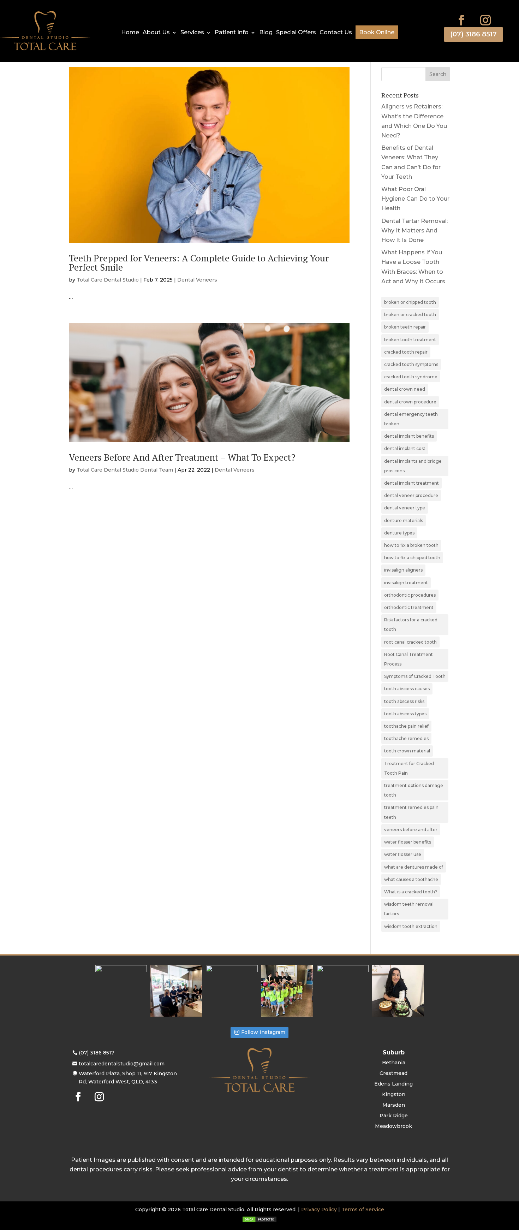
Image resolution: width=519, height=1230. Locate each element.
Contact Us (336, 33)
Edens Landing (393, 1084)
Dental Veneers (197, 280)
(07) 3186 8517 (473, 34)
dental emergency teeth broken (411, 419)
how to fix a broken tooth (411, 545)
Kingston (393, 1095)
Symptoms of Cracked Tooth (415, 676)
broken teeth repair (405, 327)
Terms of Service (362, 1209)
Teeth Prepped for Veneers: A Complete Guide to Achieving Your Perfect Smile (199, 262)
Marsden (393, 1105)
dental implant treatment (411, 483)
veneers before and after (410, 829)
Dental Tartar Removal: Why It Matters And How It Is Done (414, 230)
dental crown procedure (410, 401)
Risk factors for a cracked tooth (410, 624)
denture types (399, 533)
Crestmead (393, 1073)
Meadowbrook (393, 1126)
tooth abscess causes (407, 688)
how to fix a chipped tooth (412, 557)
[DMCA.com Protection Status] (259, 1221)
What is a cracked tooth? (410, 891)
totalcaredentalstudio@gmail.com (122, 1063)
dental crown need (404, 389)
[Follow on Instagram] (485, 20)
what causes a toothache (411, 879)
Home (130, 33)
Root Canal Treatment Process (408, 659)
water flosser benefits (407, 842)
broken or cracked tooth (410, 314)
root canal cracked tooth (410, 642)
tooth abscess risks (404, 701)
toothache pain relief (406, 726)
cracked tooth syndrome (410, 376)
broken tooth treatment (410, 339)
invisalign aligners (403, 570)
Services (192, 33)
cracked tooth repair (406, 352)
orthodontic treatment (409, 607)
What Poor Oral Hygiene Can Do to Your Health (415, 199)
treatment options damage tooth (413, 790)
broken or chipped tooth (410, 302)
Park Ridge (394, 1116)
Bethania (393, 1063)
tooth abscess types (405, 713)
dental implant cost (404, 448)
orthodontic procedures (410, 595)
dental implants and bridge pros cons (413, 466)
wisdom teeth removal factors (409, 908)
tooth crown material (407, 750)
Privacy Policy (319, 1209)
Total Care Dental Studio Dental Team (125, 470)
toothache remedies (406, 738)
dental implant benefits (409, 436)
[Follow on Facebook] (461, 20)
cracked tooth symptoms (411, 364)
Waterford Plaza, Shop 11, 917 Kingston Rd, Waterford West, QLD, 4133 (128, 1077)
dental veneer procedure (411, 495)
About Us (156, 33)
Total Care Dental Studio (108, 280)
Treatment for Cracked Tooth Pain (409, 768)
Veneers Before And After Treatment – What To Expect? (182, 457)
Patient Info (232, 33)
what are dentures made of (413, 867)
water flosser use (402, 854)
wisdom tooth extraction (410, 926)
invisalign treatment (406, 582)
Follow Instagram (263, 1032)
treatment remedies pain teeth (411, 812)
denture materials (403, 520)
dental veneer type (404, 507)
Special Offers (296, 33)
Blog (266, 33)
